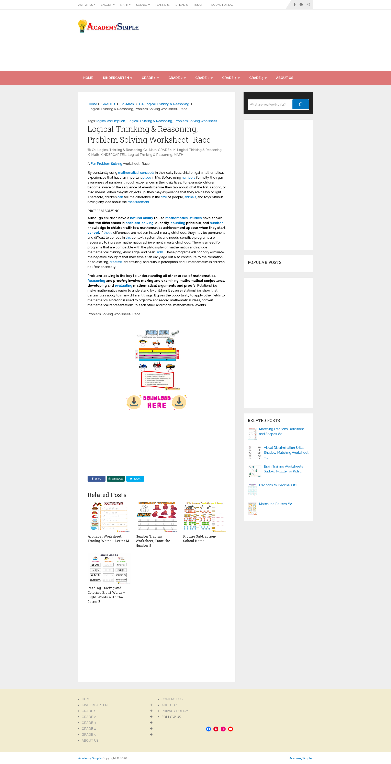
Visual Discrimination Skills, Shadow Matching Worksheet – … (286, 452)
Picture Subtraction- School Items (199, 538)
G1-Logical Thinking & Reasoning (117, 150)
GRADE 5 (256, 78)
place (147, 177)
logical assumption (111, 121)
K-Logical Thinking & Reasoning (197, 150)
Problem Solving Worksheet (196, 121)
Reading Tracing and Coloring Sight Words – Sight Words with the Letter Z (106, 595)
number (216, 223)
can (120, 197)
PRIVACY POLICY (174, 711)
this (128, 237)
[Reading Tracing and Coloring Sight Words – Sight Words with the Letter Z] (109, 568)
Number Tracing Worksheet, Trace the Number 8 (152, 541)
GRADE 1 (149, 78)
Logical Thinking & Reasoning (149, 121)
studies (195, 218)
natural (136, 218)
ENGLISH (106, 4)
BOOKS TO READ (222, 4)
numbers (188, 177)
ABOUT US (284, 78)
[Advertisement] (276, 42)
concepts (147, 173)
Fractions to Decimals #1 (278, 485)
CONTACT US (172, 699)
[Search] (300, 104)
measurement (138, 202)
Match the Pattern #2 (275, 504)
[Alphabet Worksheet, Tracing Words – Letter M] (109, 517)
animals (190, 197)
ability (148, 218)
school (93, 233)
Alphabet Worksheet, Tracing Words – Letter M (108, 538)
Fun (93, 164)
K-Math (93, 155)
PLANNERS (162, 4)
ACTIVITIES (85, 4)
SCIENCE (141, 4)
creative (116, 262)
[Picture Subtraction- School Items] (204, 517)
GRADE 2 (175, 78)
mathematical (128, 173)
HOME (88, 78)
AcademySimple (300, 758)
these (108, 233)
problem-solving (139, 223)
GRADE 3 (202, 78)
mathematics (176, 218)
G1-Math (150, 150)
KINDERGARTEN (116, 78)
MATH (124, 4)
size (164, 197)
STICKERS (182, 4)
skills (160, 252)
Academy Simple (90, 758)
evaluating (123, 285)
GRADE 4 (229, 78)
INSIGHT (199, 4)
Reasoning (96, 281)
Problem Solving (109, 164)
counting (177, 223)
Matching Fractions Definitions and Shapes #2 (281, 431)
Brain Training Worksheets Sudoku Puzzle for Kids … (283, 469)
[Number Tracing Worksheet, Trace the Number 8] (156, 517)
